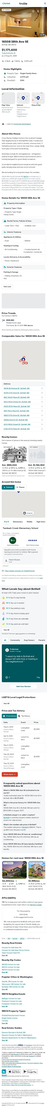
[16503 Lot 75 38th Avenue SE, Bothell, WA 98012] (14, 454)
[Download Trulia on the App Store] (14, 1071)
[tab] (8, 487)
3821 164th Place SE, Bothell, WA (17, 397)
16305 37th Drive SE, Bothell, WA (16, 393)
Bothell (6, 817)
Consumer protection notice (35, 1063)
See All (7, 630)
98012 (26, 176)
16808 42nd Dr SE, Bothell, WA (16, 420)
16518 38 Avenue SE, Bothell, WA (17, 388)
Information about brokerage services (16, 1063)
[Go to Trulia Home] (23, 3)
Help (42, 1081)
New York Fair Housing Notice (10, 1061)
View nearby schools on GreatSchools (20, 571)
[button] (45, 3)
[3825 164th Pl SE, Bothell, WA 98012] (14, 870)
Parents (42, 640)
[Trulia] (4, 1071)
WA (9, 938)
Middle (29, 522)
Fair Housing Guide (29, 1080)
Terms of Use (24, 1081)
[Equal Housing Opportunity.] (26, 1103)
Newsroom (5, 1081)
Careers (39, 1080)
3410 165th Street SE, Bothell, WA (17, 424)
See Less (8, 286)
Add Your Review (23, 686)
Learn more (19, 633)
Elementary (18, 522)
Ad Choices (14, 1083)
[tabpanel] (23, 748)
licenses (16, 1054)
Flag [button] (38, 677)
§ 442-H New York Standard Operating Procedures (16, 1059)
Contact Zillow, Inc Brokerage (11, 1066)
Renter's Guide (36, 905)
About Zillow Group (17, 1080)
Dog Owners (29, 640)
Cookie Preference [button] (24, 1083)
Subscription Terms (34, 1081)
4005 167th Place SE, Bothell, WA (17, 406)
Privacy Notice (6, 1083)
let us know (18, 1097)
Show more (8, 774)
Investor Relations (14, 1081)
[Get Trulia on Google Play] (30, 1071)
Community (15, 640)
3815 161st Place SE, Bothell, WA (16, 411)
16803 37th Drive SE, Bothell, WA (16, 415)
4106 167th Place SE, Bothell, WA (17, 429)
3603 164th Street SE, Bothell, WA (17, 402)
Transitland (29, 1045)
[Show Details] (42, 388)
